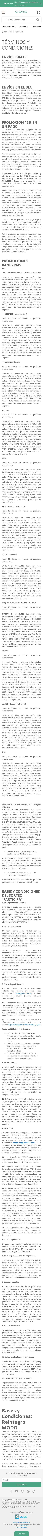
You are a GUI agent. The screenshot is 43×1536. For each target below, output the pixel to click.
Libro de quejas (21, 1527)
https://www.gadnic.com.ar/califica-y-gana (24, 1024)
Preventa (24, 26)
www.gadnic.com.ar (23, 993)
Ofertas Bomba (9, 26)
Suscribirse (22, 1484)
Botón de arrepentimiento (21, 1522)
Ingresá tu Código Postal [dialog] (13, 32)
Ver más (21, 1534)
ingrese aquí (24, 1525)
